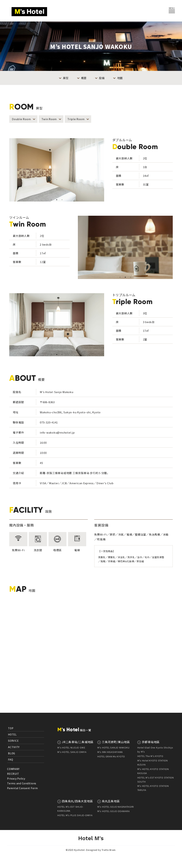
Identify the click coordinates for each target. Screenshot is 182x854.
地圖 (120, 78)
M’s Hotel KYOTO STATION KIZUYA (152, 762)
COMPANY (13, 769)
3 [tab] (62, 200)
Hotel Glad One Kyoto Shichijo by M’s (155, 749)
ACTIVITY (14, 747)
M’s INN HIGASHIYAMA (110, 752)
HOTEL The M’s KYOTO (150, 756)
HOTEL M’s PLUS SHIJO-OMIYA (75, 815)
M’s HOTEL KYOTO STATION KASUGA (153, 771)
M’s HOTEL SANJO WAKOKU (113, 747)
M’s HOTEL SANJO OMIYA (72, 752)
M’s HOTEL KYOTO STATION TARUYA (153, 788)
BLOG (11, 753)
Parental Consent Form (22, 788)
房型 (66, 78)
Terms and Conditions (21, 783)
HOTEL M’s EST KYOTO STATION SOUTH (155, 779)
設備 (102, 78)
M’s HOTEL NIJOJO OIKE (71, 747)
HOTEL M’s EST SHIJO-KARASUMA (70, 808)
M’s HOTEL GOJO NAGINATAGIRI (115, 806)
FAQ (10, 759)
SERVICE (13, 740)
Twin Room (49, 119)
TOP (10, 728)
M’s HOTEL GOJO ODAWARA (113, 811)
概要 (84, 78)
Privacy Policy (16, 778)
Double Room (21, 119)
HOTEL (12, 734)
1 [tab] (51, 200)
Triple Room (75, 119)
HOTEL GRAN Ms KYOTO (111, 756)
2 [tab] (56, 200)
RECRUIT (13, 773)
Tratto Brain (109, 850)
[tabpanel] (56, 170)
